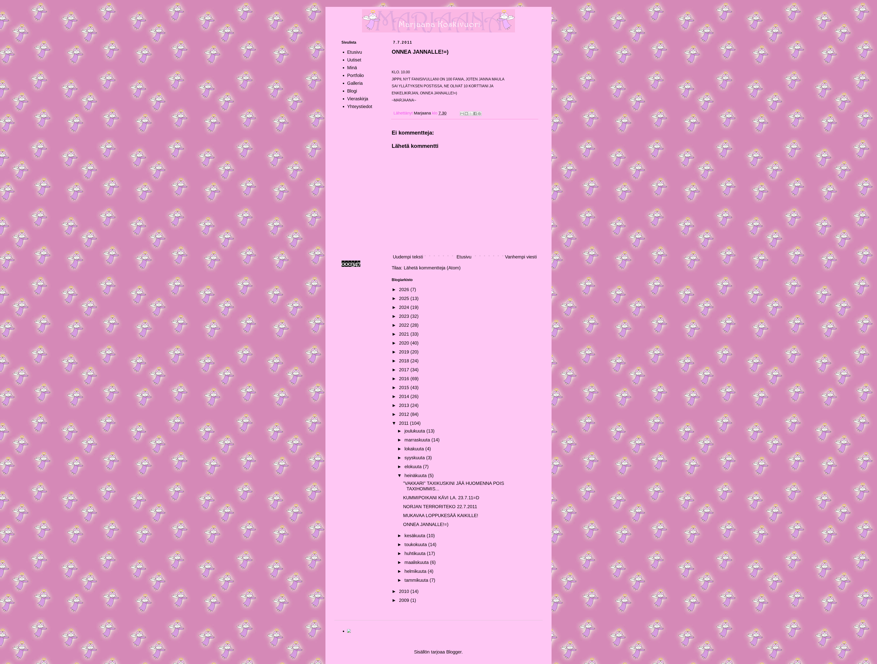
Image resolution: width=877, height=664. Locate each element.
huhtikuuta (415, 553)
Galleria (355, 83)
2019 (404, 351)
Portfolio (355, 75)
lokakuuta (414, 448)
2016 (404, 378)
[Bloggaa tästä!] (466, 113)
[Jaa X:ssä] (470, 113)
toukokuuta (416, 544)
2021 (404, 334)
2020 (404, 342)
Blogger (454, 651)
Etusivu (464, 256)
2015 (404, 387)
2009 (404, 600)
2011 (404, 423)
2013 (404, 405)
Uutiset (354, 59)
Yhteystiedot (359, 106)
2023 (404, 316)
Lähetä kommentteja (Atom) (432, 267)
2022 (404, 325)
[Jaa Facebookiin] (475, 113)
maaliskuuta (417, 562)
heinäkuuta (416, 475)
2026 (404, 289)
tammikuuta (417, 580)
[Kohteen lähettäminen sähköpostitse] (462, 113)
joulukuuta (415, 430)
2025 (404, 298)
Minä (352, 67)
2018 (404, 360)
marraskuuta (417, 439)
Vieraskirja (357, 98)
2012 (404, 414)
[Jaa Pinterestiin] (479, 113)
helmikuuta (416, 571)
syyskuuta (415, 457)
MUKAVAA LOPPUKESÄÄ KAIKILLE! (440, 515)
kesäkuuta (415, 535)
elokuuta (413, 466)
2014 (404, 396)
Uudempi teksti (408, 256)
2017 (404, 369)
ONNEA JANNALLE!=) (426, 524)
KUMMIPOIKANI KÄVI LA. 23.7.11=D (441, 497)
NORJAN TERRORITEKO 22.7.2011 (440, 506)
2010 (404, 591)
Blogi (352, 90)
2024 (404, 307)
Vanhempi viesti (521, 256)
